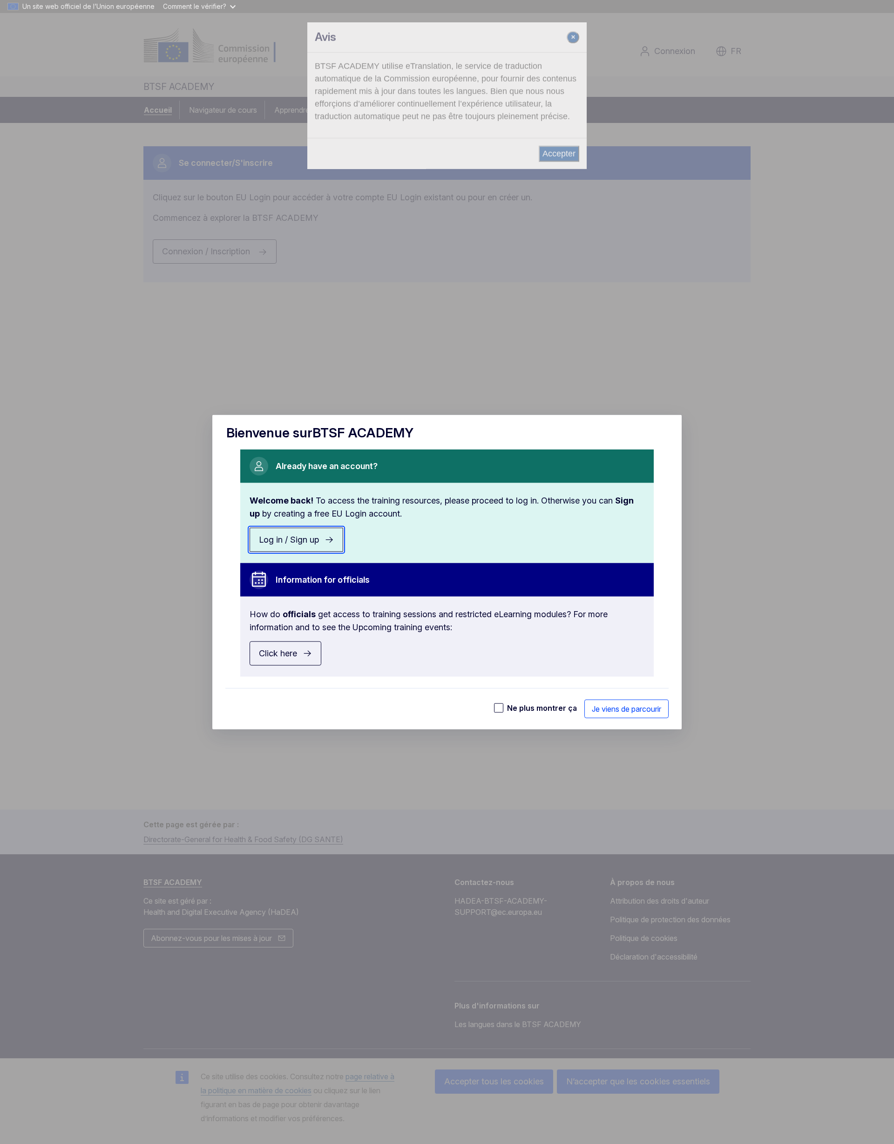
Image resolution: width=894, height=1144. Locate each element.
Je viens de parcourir (626, 708)
